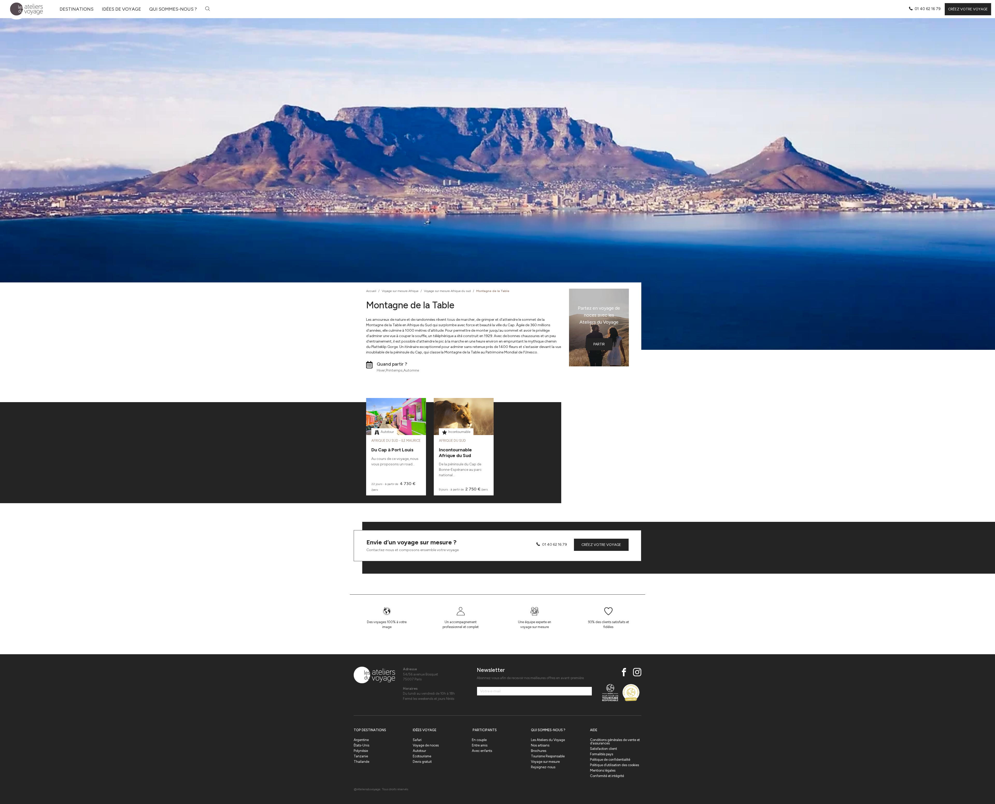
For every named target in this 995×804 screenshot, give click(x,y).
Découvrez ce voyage (396, 429)
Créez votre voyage (968, 9)
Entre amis (479, 745)
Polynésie (361, 751)
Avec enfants (482, 751)
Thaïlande (361, 762)
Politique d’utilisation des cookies (614, 765)
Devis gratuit (422, 762)
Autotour (419, 751)
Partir (599, 344)
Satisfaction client (603, 749)
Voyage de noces (426, 745)
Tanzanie (361, 756)
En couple (479, 740)
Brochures (538, 751)
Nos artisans (540, 745)
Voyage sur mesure (545, 762)
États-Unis (361, 745)
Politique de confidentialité (610, 760)
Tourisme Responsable (548, 756)
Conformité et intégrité (607, 776)
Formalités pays (601, 754)
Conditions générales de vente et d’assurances (615, 741)
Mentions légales (602, 770)
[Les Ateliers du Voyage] (23, 9)
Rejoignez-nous (543, 767)
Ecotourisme (422, 756)
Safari (417, 740)
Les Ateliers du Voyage (548, 740)
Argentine (361, 740)
